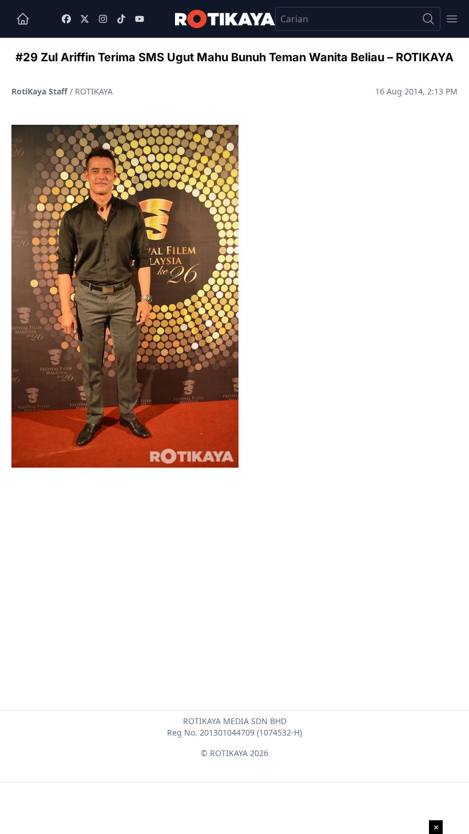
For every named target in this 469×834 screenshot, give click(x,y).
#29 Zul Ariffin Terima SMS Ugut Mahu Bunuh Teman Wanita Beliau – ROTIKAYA (234, 57)
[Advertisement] (234, 561)
